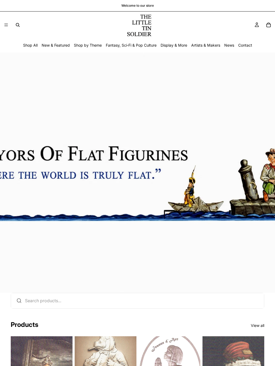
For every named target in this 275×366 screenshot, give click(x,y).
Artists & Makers (205, 45)
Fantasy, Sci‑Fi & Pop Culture (131, 45)
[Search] (18, 25)
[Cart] (268, 25)
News (229, 45)
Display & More (174, 45)
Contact (245, 45)
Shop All (30, 45)
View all (257, 325)
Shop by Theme (88, 45)
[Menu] (6, 25)
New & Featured (56, 45)
